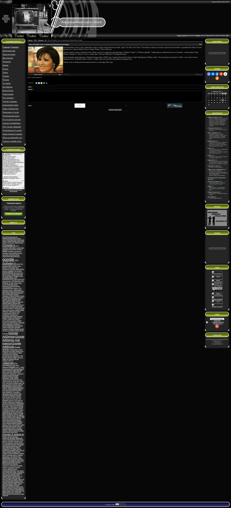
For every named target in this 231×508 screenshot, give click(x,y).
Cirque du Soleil (19, 308)
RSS (227, 35)
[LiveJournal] (46, 83)
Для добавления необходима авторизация (13, 190)
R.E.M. (4, 284)
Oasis (14, 313)
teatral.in (4, 436)
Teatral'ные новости (14, 203)
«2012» (13, 411)
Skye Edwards (13, 464)
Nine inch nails (14, 398)
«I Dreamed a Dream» (14, 418)
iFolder (16, 479)
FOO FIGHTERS (10, 390)
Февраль (40, 40)
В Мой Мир (217, 320)
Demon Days (14, 432)
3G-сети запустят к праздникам (14, 403)
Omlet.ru (4, 424)
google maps (18, 393)
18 (220, 100)
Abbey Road (12, 266)
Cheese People (17, 488)
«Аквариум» (6, 449)
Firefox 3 (15, 414)
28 (209, 105)
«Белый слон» (18, 441)
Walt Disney (17, 372)
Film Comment (6, 446)
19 (45, 40)
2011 (35, 40)
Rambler (19, 423)
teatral (59, 74)
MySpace (8, 293)
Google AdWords (11, 345)
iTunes (14, 380)
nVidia (17, 365)
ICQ (3, 443)
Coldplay (11, 271)
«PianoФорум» (19, 489)
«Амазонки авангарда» (9, 249)
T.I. (19, 367)
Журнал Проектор (213, 192)
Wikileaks (16, 453)
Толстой (4, 237)
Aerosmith (20, 444)
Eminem (7, 481)
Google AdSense (10, 334)
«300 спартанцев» (7, 308)
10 (217, 98)
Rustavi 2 (19, 249)
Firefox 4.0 (11, 317)
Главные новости (38, 74)
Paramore (5, 495)
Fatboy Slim (16, 370)
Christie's (11, 441)
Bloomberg (11, 325)
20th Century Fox (19, 279)
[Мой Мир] (44, 83)
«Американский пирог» (9, 470)
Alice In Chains (10, 351)
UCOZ (10, 424)
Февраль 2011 (217, 91)
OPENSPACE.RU (8, 279)
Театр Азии (9, 240)
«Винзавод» (13, 248)
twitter (4, 251)
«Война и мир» (17, 383)
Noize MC (15, 478)
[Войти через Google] (225, 74)
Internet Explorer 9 (7, 479)
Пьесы (210, 148)
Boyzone (19, 379)
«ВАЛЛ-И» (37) (16, 300)
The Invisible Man (16, 491)
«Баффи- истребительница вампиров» (11, 355)
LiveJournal (20, 305)
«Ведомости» (6, 475)
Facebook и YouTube (8, 306)
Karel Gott (9, 494)
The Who (11, 283)
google (8, 259)
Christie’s (8, 245)
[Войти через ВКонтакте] (213, 74)
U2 (13, 281)
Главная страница (10, 47)
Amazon (12, 310)
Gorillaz (21, 430)
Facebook (13, 305)
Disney (10, 357)
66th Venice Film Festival (9, 291)
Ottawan (4, 476)
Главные (6, 15)
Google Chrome (14, 329)
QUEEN (8, 416)
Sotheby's (9, 392)
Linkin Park (20, 248)
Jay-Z (18, 264)
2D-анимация (9, 443)
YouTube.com (14, 315)
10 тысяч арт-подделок (13, 488)
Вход (6, 22)
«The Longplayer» (7, 324)
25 (220, 102)
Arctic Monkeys (7, 281)
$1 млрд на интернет (12, 293)
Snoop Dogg (6, 432)
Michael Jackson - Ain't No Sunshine (12, 430)
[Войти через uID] (209, 74)
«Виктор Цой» (19, 243)
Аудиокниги (211, 160)
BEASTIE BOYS (18, 273)
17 (217, 100)
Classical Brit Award (8, 256)
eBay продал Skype (8, 420)
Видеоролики (212, 141)
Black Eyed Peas (16, 293)
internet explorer (15, 296)
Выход (6, 20)
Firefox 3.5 (16, 413)
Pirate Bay (10, 284)
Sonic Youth (5, 398)
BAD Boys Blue (15, 475)
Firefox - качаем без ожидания (12, 449)
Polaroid (4, 458)
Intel (13, 365)
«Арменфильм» (7, 365)
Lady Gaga (19, 310)
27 (225, 102)
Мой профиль (6, 18)
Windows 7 (10, 276)
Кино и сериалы (212, 132)
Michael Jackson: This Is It (10, 359)
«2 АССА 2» (10, 243)
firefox (11, 414)
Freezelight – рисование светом (11, 392)
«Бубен (12, 269)
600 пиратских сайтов (13, 447)
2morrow (14, 384)
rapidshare (11, 482)
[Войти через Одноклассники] (217, 78)
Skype (4, 276)
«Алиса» (9, 478)
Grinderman (5, 322)
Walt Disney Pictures (17, 323)
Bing (11, 288)
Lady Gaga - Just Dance (17, 472)
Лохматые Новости (214, 181)
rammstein (5, 374)
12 (222, 98)
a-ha (17, 367)
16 (214, 100)
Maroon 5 (17, 256)
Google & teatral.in (13, 434)
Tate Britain (20, 410)
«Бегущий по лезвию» (9, 302)
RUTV (4, 478)
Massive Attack (11, 423)
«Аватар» (8, 363)
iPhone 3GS (12, 410)
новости (184, 35)
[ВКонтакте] (36, 83)
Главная (30, 40)
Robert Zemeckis (7, 488)
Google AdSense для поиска (13, 340)
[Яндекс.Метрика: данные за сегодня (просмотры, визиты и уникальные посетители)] (217, 305)
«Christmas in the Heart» (9, 316)
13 (225, 98)
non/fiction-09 (6, 411)
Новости (6, 16)
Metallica (10, 485)
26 (222, 102)
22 (211, 102)
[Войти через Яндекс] (221, 74)
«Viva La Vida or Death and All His (12, 473)
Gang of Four (19, 486)
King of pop (7, 408)
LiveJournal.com (7, 354)
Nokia (10, 379)
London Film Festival (13, 319)
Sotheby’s (9, 263)
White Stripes (18, 283)
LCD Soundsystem (15, 456)
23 (214, 102)
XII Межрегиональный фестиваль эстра (11, 238)
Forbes (9, 267)
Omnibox (12, 330)
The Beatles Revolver (14, 461)
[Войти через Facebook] (217, 74)
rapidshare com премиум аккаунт (12, 483)
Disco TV (19, 476)
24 (217, 102)
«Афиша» (5, 311)
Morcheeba (5, 464)
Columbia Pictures (15, 286)
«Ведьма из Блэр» (8, 395)
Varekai (10, 387)
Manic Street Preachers (14, 462)
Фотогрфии (211, 197)
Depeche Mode (14, 255)
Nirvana (4, 402)
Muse (20, 353)
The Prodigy (18, 271)
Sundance (12, 438)
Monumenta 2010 (16, 446)
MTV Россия (9, 405)
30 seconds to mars (18, 494)
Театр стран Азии (18, 240)
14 (209, 100)
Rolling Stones (16, 397)
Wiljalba (18, 438)
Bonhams (5, 426)
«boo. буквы (6, 310)
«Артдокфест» (17, 417)
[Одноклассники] (41, 83)
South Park (10, 327)
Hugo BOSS (9, 383)
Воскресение (12, 237)
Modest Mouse (9, 277)
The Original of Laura (18, 424)
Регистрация (6, 19)
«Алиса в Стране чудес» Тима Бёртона (11, 468)
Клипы (210, 155)
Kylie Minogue (14, 481)
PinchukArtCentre (13, 440)
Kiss (19, 478)
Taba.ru (20, 479)
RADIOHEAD (7, 273)
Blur (16, 363)
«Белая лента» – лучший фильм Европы (13, 443)
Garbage (10, 453)
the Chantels (10, 359)
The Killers (13, 449)
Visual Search (14, 349)
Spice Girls (19, 450)
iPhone (17, 330)
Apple (19, 321)
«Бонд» (4, 491)
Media (209, 186)
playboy (15, 253)
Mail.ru (9, 491)
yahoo (16, 288)
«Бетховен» (18, 306)
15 (211, 100)
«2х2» (16, 260)
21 (209, 102)
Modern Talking (12, 476)
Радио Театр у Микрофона (216, 169)
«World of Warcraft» (17, 274)
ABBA (15, 357)
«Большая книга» (11, 455)
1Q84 (15, 277)
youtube (11, 367)
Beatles (16, 276)
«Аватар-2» (5, 465)
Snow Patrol (11, 486)
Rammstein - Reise (8, 378)
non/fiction (8, 428)
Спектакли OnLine (213, 128)
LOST (4, 447)
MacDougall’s (13, 426)
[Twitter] (39, 83)
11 (220, 98)
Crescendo (9, 372)
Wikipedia (5, 367)
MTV (3, 405)
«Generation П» (13, 352)
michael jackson (12, 429)
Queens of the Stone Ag (15, 400)
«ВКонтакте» (17, 290)
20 (225, 100)
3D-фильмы (12, 459)
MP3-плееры (14, 369)
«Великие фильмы (10, 297)
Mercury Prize (6, 274)
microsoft (6, 288)
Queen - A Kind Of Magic (9, 241)
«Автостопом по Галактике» (10, 381)
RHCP (19, 357)
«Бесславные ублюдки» (9, 321)
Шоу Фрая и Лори (213, 166)
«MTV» (14, 428)
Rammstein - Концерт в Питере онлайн (10, 376)
